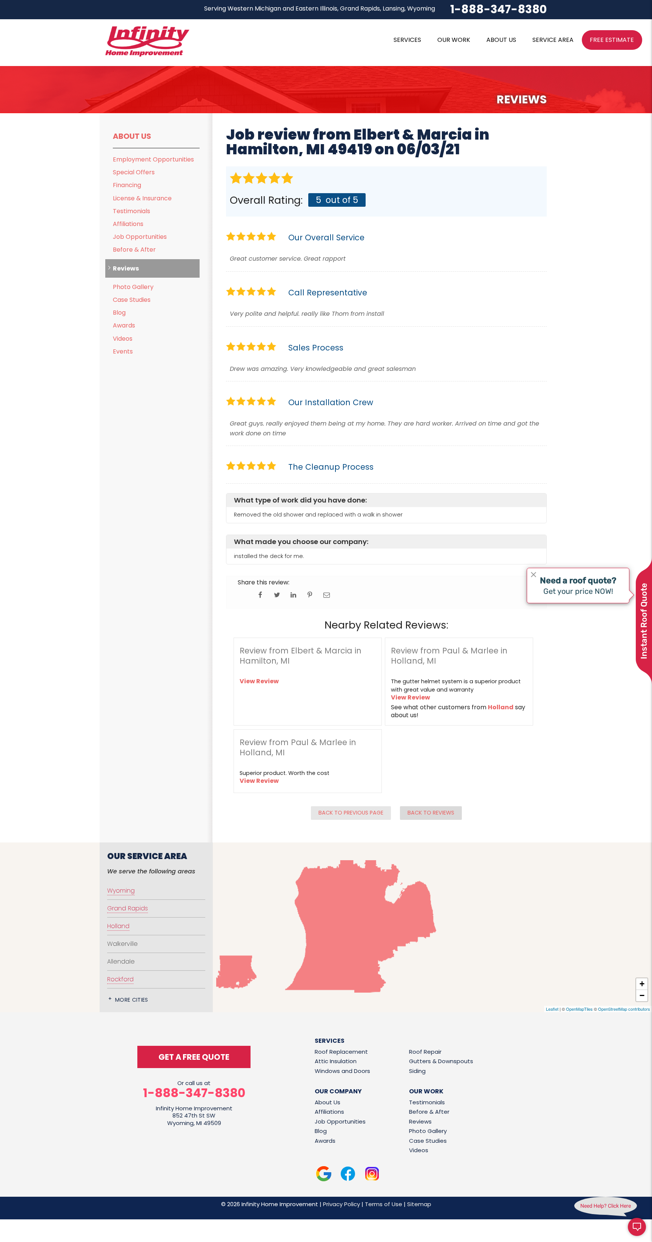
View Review (259, 681)
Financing (127, 185)
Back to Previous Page (350, 812)
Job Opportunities (140, 236)
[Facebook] (348, 1175)
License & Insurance (142, 198)
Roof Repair (425, 1052)
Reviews (126, 268)
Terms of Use (383, 1204)
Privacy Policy (341, 1204)
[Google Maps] (324, 1175)
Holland (501, 707)
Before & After (134, 249)
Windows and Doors (342, 1071)
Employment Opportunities (153, 159)
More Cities (131, 1000)
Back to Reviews (431, 812)
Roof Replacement (341, 1052)
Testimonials (131, 211)
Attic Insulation (336, 1061)
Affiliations (128, 223)
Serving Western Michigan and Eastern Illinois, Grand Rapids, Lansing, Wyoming (319, 8)
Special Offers (134, 172)
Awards (124, 325)
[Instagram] (372, 1175)
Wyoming (121, 890)
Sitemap (419, 1204)
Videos (122, 338)
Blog (119, 312)
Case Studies (132, 299)
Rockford (120, 979)
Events (123, 351)
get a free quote (193, 1056)
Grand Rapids (127, 908)
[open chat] (637, 1227)
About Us (132, 136)
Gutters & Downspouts (441, 1061)
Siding (417, 1071)
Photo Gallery (133, 287)
